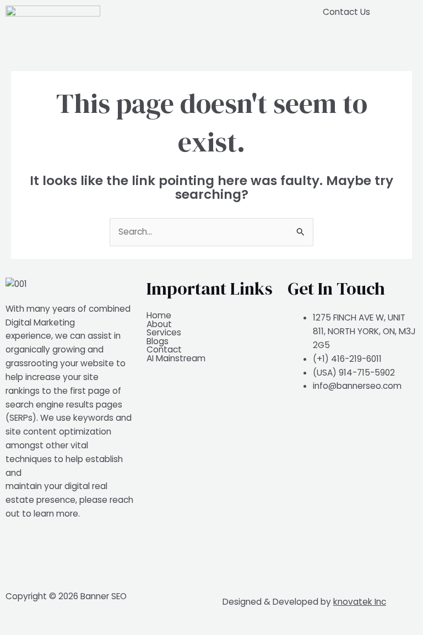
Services (164, 332)
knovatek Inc (359, 601)
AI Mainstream (176, 358)
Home (159, 315)
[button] (211, 12)
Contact (164, 349)
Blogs (158, 341)
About (159, 324)
